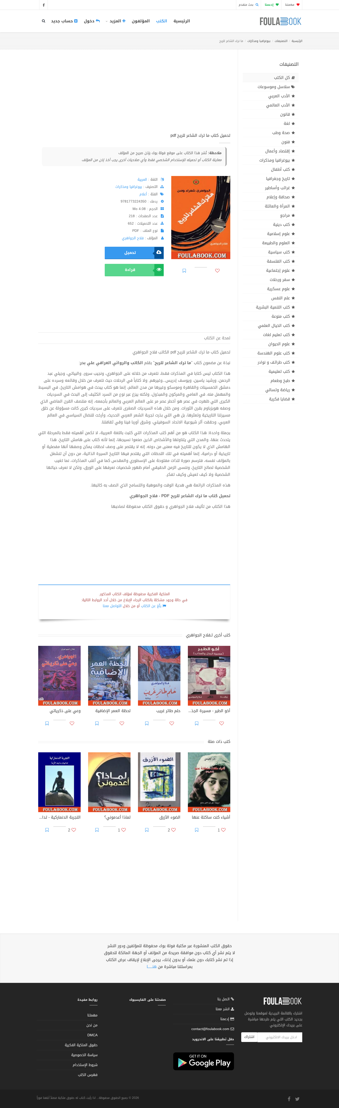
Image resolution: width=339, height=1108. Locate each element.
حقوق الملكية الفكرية (81, 1045)
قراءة (130, 270)
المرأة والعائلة (277, 206)
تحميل (130, 252)
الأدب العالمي (278, 105)
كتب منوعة (280, 316)
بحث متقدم (246, 4)
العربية (142, 179)
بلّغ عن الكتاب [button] (151, 606)
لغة (287, 123)
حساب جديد (62, 21)
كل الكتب (282, 77)
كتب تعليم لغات (276, 335)
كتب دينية (281, 224)
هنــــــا (152, 966)
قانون (285, 114)
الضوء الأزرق (169, 818)
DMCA (92, 1035)
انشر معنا (223, 1009)
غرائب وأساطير (277, 188)
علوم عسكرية (278, 289)
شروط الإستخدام (85, 1065)
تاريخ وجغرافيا (278, 178)
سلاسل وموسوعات (274, 87)
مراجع (285, 215)
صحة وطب (281, 133)
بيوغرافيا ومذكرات (259, 41)
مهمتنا (290, 4)
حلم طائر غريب (168, 711)
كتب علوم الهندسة (273, 353)
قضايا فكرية (279, 399)
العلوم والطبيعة (276, 243)
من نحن (92, 1025)
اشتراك (249, 1037)
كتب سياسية (279, 252)
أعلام (143, 194)
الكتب (161, 21)
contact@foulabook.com (210, 1029)
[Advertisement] (134, 96)
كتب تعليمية (279, 371)
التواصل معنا (112, 606)
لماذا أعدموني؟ (117, 818)
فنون (285, 142)
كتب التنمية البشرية (273, 307)
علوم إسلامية (278, 234)
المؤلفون (141, 21)
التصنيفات (281, 41)
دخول (90, 21)
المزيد (115, 21)
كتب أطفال (280, 169)
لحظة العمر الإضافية (113, 711)
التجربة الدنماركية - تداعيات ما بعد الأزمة (59, 818)
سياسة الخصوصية (84, 1055)
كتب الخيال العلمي (274, 325)
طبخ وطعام (280, 380)
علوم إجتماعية (278, 270)
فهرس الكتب (88, 1075)
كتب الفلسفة (278, 261)
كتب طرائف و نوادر (274, 362)
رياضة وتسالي (277, 390)
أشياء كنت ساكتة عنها (211, 818)
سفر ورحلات (280, 279)
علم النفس (280, 298)
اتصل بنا (224, 1000)
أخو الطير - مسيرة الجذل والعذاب (209, 711)
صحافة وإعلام (278, 197)
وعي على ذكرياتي (65, 711)
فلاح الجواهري (133, 238)
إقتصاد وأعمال (277, 151)
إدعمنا (225, 1019)
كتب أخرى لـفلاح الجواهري (208, 635)
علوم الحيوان (279, 344)
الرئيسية (181, 21)
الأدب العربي (279, 96)
